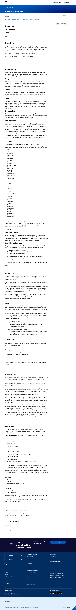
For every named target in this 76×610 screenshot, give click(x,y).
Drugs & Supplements (9, 7)
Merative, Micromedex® (23, 510)
